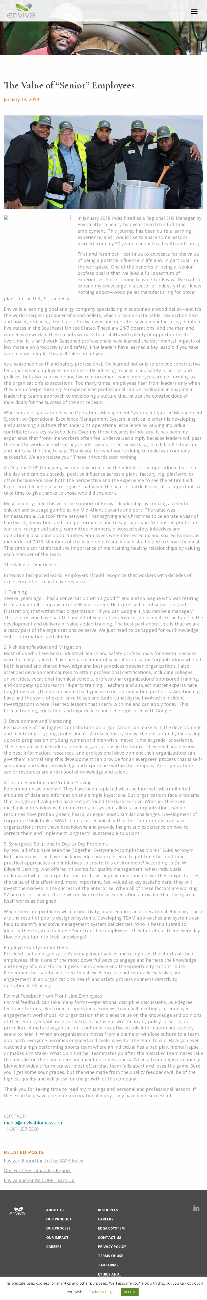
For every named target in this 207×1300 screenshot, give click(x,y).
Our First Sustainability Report (37, 1170)
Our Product (59, 1219)
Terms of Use (110, 1255)
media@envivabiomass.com (34, 1123)
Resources (108, 1210)
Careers (54, 1246)
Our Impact (57, 1237)
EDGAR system (111, 1228)
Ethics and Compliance (109, 1276)
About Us (55, 1210)
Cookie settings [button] (101, 1291)
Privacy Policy (112, 1246)
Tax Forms (108, 1265)
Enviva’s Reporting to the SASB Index (43, 1161)
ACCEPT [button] (130, 1291)
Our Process (58, 1228)
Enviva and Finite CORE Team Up (39, 1180)
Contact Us (109, 1237)
